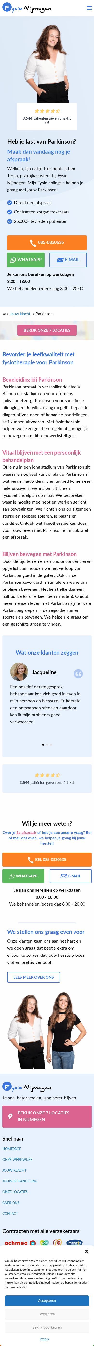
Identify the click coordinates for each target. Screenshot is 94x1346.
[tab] (43, 745)
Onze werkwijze (17, 1160)
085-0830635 (51, 243)
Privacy (44, 1339)
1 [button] (43, 745)
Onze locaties (15, 1192)
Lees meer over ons (33, 977)
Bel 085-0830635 (50, 860)
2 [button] (47, 745)
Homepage (11, 1149)
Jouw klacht (14, 1170)
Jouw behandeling (19, 1181)
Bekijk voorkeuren (47, 1327)
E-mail (72, 260)
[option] (47, 694)
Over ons (11, 1203)
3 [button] (51, 745)
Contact (10, 1213)
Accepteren (47, 1301)
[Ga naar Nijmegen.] (4, 313)
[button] (86, 1251)
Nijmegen (28, 8)
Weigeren (47, 1314)
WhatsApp (29, 260)
